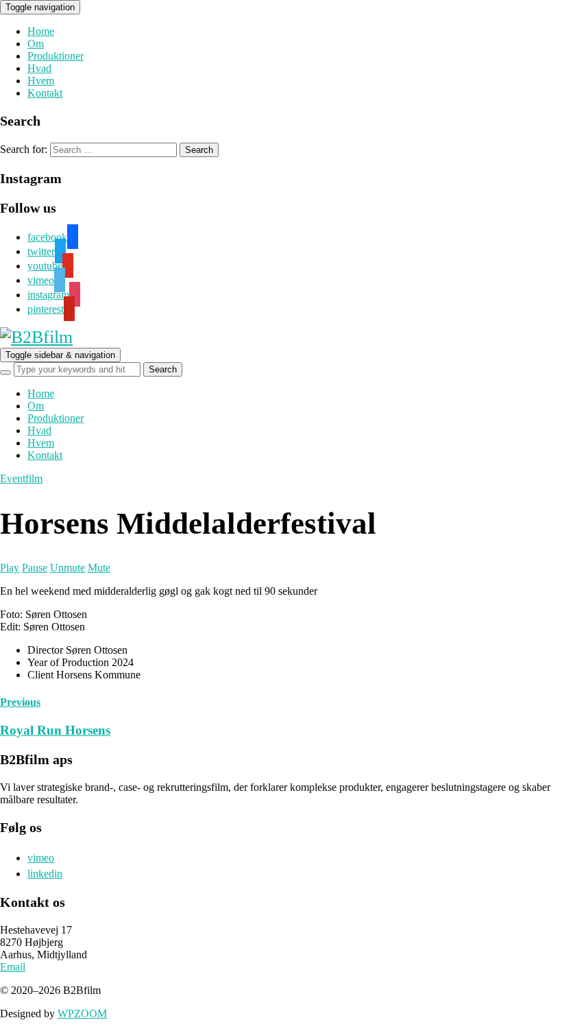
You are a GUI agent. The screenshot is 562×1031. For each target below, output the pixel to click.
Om (35, 43)
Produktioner (55, 56)
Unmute (67, 567)
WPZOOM (82, 1013)
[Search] (5, 372)
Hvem (40, 80)
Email (12, 967)
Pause (34, 567)
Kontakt (44, 93)
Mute (99, 567)
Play (9, 567)
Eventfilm (21, 478)
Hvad (39, 68)
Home (40, 31)
